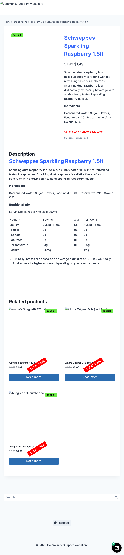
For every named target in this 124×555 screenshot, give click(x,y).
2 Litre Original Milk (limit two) (81, 362)
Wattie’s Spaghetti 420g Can (24, 362)
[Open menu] (121, 8)
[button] (117, 548)
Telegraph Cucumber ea (22, 446)
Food (85, 138)
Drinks (79, 138)
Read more (33, 377)
